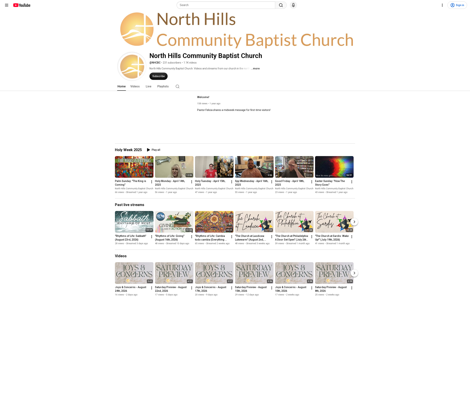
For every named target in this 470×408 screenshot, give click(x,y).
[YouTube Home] (21, 5)
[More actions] (151, 181)
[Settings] (442, 5)
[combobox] (227, 5)
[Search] (281, 5)
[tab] (121, 86)
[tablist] (235, 86)
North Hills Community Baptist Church (134, 188)
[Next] (354, 221)
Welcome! (203, 97)
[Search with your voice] (293, 5)
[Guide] (6, 5)
